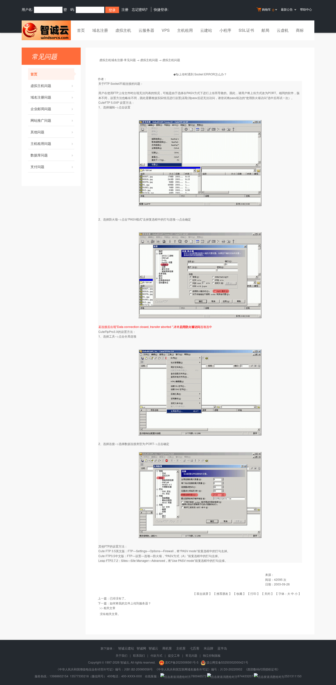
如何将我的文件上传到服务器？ (130, 603)
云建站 (206, 30)
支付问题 (37, 166)
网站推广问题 (41, 120)
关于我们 (121, 655)
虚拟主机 (123, 30)
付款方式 (156, 655)
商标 (300, 30)
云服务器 (146, 30)
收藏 (239, 593)
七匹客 (194, 648)
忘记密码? (140, 9)
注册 (125, 9)
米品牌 (208, 648)
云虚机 (283, 30)
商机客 (167, 648)
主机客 (181, 648)
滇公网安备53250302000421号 (227, 662)
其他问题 (37, 131)
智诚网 (141, 648)
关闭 (267, 593)
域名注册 (100, 30)
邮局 (265, 30)
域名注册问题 (41, 97)
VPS (166, 30)
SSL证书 (246, 30)
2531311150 (293, 676)
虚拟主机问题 (41, 85)
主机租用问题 (41, 143)
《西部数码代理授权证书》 (262, 669)
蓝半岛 (222, 648)
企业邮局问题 (41, 108)
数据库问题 (39, 155)
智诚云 (153, 648)
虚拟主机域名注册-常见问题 (117, 60)
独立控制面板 (212, 655)
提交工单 (174, 655)
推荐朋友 (222, 593)
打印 (253, 593)
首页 (81, 30)
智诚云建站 (126, 648)
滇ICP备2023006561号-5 (183, 662)
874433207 (245, 676)
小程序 (225, 30)
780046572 (198, 676)
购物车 (268, 9)
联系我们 (139, 655)
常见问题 (191, 655)
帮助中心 (306, 9)
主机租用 (185, 30)
